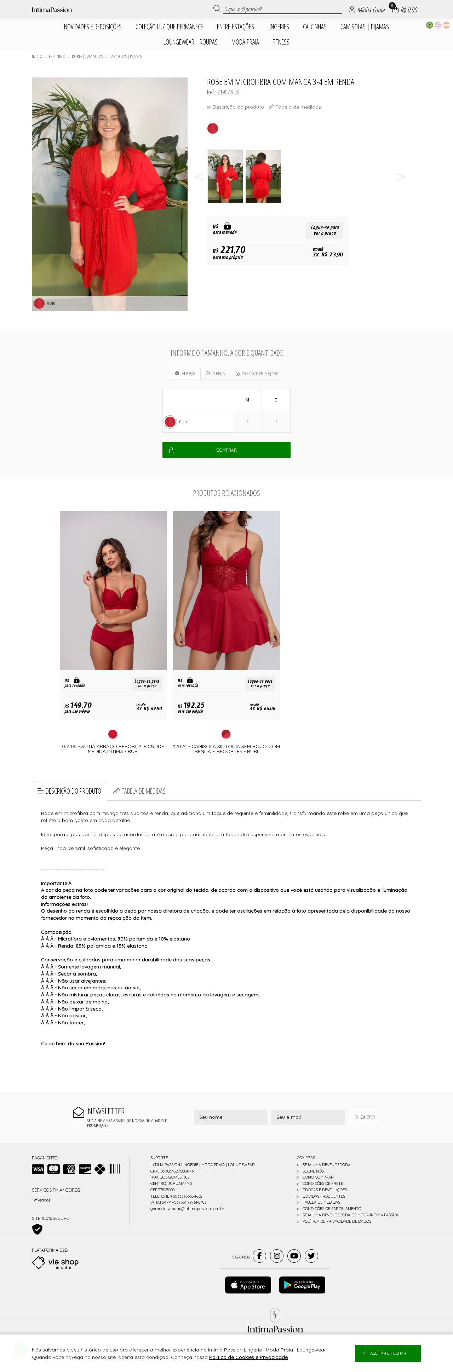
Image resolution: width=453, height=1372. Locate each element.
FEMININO (57, 56)
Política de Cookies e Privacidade (248, 1357)
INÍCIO (37, 56)
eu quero (364, 1117)
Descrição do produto (73, 791)
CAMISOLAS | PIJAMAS (125, 56)
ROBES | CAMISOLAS (87, 56)
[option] (226, 176)
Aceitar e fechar (388, 1353)
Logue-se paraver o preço (325, 230)
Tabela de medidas (144, 791)
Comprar (227, 450)
